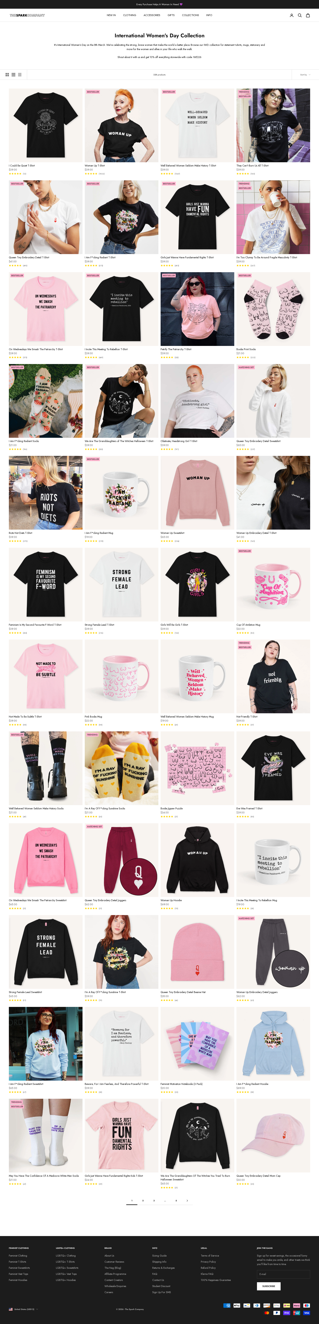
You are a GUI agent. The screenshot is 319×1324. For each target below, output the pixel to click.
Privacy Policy (208, 1262)
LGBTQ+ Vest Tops (66, 1274)
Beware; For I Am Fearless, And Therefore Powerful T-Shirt (116, 1084)
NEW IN (111, 15)
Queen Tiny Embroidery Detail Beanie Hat (183, 992)
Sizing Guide (159, 1255)
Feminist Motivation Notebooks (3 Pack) (182, 1084)
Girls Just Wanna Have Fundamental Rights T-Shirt (187, 257)
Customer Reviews (114, 1262)
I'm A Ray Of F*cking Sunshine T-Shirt (105, 992)
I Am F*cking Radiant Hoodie (252, 1084)
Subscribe (268, 1286)
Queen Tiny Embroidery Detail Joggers (105, 900)
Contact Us (158, 1280)
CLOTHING (129, 15)
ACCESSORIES (152, 15)
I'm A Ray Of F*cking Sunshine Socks (105, 808)
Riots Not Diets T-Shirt (20, 533)
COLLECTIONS (190, 15)
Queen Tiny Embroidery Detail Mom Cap (258, 1176)
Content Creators (113, 1280)
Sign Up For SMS (161, 1292)
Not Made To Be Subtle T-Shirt (25, 716)
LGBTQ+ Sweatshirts (67, 1268)
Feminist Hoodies (18, 1280)
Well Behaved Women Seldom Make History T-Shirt (188, 165)
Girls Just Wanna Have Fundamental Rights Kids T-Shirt (114, 1176)
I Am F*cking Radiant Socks (24, 441)
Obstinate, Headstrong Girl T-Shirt (179, 441)
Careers (108, 1292)
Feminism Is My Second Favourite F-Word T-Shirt (35, 625)
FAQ (154, 1274)
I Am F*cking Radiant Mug (99, 533)
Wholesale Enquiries (115, 1286)
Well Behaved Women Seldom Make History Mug (187, 716)
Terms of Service (210, 1255)
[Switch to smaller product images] (13, 75)
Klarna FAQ (207, 1274)
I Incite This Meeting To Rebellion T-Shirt (106, 349)
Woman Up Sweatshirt (172, 533)
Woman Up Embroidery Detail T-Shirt (256, 533)
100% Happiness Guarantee (216, 1280)
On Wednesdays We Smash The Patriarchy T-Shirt (36, 349)
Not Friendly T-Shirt (246, 716)
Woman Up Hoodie (171, 900)
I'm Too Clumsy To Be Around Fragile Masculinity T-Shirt (266, 257)
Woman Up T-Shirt (95, 165)
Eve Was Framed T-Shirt (249, 808)
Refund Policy (208, 1268)
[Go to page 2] (187, 1200)
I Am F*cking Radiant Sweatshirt (26, 1084)
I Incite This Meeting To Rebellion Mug (256, 900)
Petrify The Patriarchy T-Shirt (176, 349)
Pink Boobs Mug (93, 716)
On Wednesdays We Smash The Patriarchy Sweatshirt (37, 900)
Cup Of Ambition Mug (248, 625)
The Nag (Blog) (112, 1268)
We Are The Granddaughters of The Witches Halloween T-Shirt (119, 441)
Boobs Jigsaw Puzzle (172, 808)
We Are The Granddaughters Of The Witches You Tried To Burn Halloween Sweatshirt (195, 1177)
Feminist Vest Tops (18, 1274)
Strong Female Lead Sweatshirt (25, 992)
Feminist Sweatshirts (19, 1268)
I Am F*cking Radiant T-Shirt (100, 257)
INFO (209, 15)
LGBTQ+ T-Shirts (65, 1262)
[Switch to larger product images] (7, 75)
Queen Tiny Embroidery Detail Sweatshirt (258, 441)
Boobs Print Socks (246, 349)
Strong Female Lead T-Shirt (99, 625)
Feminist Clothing (18, 1255)
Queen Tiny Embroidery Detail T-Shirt (29, 257)
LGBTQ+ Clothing (66, 1255)
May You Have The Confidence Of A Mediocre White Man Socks (44, 1176)
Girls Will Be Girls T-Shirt (174, 625)
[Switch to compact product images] (19, 75)
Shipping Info (159, 1262)
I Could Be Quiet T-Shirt (22, 165)
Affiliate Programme (115, 1274)
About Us (109, 1255)
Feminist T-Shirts (17, 1262)
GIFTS (171, 15)
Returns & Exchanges (163, 1268)
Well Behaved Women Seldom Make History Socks (36, 808)
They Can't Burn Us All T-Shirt (252, 165)
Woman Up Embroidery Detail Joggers (256, 992)
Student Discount (161, 1286)
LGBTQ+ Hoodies (66, 1280)
